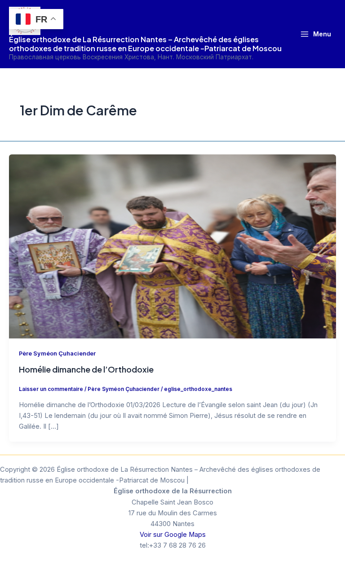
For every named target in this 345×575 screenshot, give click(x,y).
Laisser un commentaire (51, 389)
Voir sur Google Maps (173, 535)
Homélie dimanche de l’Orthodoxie (86, 369)
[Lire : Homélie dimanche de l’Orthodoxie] (172, 246)
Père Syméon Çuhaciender (57, 353)
